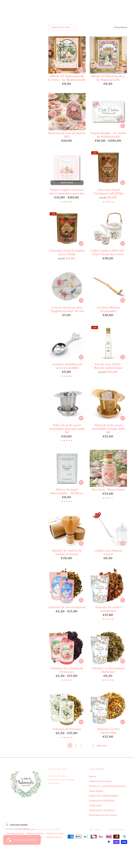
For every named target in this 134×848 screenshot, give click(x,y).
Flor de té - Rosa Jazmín (108, 489)
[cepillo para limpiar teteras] (108, 529)
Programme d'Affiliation (101, 800)
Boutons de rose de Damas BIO (66, 134)
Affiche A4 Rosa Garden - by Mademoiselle (108, 77)
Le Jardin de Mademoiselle (24, 829)
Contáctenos (95, 805)
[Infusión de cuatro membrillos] (108, 586)
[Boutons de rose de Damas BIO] (67, 111)
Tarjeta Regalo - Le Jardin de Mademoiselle (108, 134)
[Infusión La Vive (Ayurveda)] (108, 707)
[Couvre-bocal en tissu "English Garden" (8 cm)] (67, 286)
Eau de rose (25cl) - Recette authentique (108, 365)
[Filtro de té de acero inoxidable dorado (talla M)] (108, 404)
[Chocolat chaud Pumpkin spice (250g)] (67, 229)
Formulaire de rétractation (103, 815)
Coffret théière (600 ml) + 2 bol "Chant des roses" (108, 252)
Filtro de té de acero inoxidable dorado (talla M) (108, 428)
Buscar (92, 776)
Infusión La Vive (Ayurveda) (108, 730)
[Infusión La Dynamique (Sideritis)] (108, 647)
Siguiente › (102, 745)
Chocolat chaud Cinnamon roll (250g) (108, 191)
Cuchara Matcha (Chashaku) (108, 309)
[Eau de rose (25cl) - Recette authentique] (108, 343)
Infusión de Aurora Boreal (67, 607)
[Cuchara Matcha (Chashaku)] (108, 286)
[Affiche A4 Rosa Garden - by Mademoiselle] (108, 55)
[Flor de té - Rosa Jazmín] (108, 468)
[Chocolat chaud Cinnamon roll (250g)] (108, 168)
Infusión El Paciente (67, 729)
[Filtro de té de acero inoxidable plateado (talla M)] (67, 404)
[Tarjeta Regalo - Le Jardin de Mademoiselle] (108, 111)
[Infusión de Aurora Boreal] (67, 586)
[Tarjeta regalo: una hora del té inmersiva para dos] (67, 168)
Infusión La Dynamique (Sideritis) (108, 669)
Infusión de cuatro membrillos (108, 608)
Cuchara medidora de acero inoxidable (67, 365)
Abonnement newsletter (102, 810)
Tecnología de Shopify (15, 833)
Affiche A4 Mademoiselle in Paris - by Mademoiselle (67, 77)
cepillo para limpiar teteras (108, 552)
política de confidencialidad (103, 795)
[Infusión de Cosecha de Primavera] (67, 647)
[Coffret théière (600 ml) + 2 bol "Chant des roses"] (108, 229)
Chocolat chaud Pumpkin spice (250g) (67, 252)
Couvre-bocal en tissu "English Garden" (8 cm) (67, 309)
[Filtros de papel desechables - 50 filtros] (67, 468)
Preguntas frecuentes (100, 781)
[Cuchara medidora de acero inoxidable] (67, 343)
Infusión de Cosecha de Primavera (67, 669)
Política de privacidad (55, 833)
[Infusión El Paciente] (67, 707)
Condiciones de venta (53, 837)
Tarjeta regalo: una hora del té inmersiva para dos (67, 191)
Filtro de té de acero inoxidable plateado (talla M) (67, 428)
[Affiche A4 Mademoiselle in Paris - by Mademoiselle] (67, 55)
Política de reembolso (35, 833)
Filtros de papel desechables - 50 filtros (67, 491)
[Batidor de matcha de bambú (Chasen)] (67, 529)
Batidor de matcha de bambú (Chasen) (67, 552)
